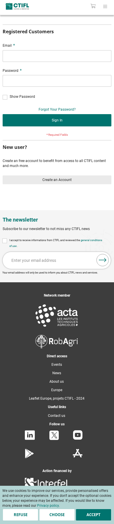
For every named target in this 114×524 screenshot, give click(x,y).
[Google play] (29, 457)
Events (56, 365)
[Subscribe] (102, 260)
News (56, 373)
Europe (56, 390)
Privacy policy (48, 506)
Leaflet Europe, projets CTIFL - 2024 (56, 398)
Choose (57, 514)
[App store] (77, 457)
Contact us (56, 416)
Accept (94, 514)
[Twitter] (54, 439)
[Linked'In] (30, 439)
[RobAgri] (56, 347)
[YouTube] (77, 438)
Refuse (20, 514)
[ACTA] (57, 328)
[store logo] (24, 6)
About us (56, 381)
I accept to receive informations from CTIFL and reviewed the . (55, 243)
